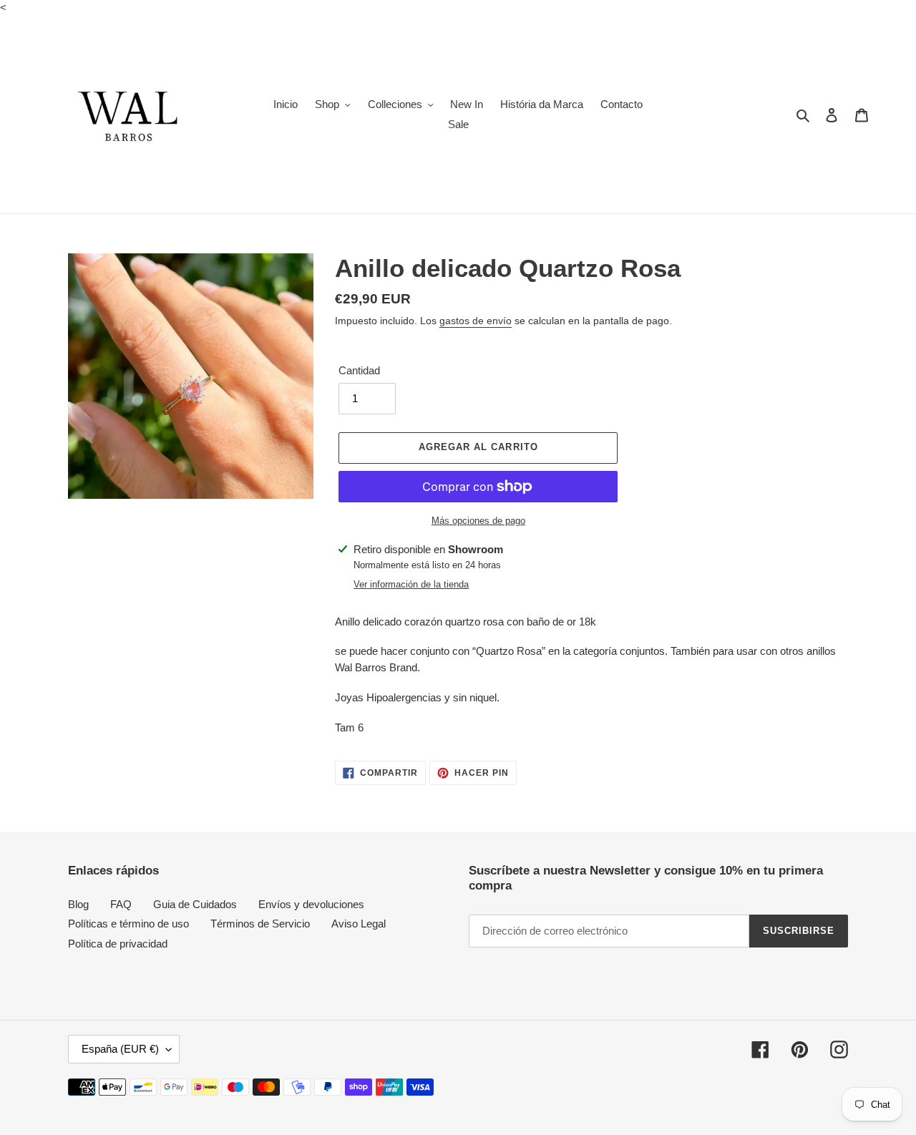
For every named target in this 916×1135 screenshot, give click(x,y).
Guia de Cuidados (195, 904)
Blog (78, 904)
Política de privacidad (117, 943)
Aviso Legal (358, 923)
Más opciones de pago (478, 520)
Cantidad (359, 370)
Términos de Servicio (260, 923)
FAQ (121, 904)
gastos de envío (475, 320)
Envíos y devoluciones (311, 904)
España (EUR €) (120, 1049)
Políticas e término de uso (128, 923)
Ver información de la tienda (411, 584)
